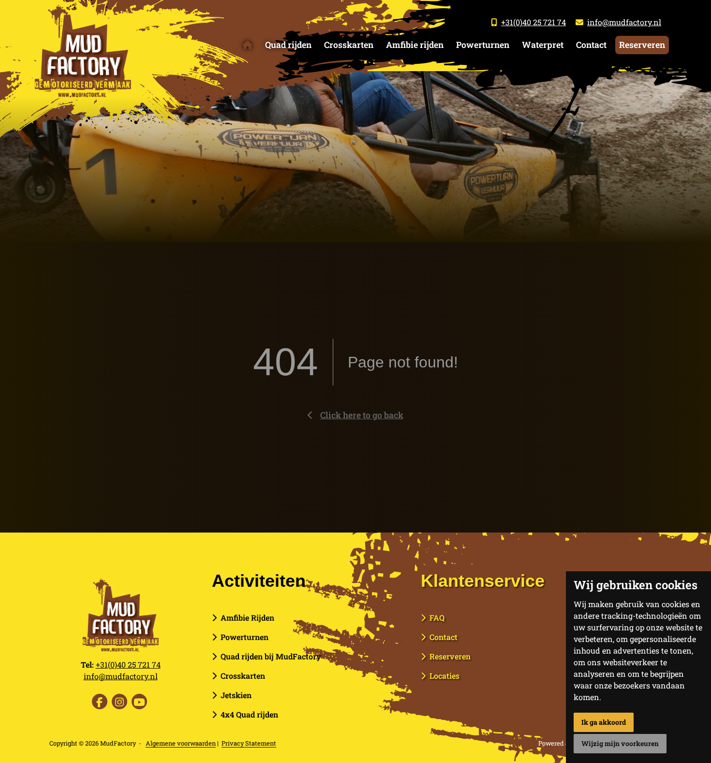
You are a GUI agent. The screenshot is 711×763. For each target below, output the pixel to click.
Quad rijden (288, 44)
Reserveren (642, 44)
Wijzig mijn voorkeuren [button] (620, 743)
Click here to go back (361, 415)
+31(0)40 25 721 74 (533, 22)
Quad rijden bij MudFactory (269, 656)
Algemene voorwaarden (181, 743)
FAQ (435, 617)
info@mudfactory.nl (624, 22)
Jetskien (234, 695)
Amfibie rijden (415, 44)
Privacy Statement (249, 743)
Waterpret (542, 44)
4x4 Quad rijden (247, 714)
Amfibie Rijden (245, 617)
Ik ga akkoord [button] (603, 722)
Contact (591, 44)
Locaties (442, 676)
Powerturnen (482, 44)
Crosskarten (348, 44)
